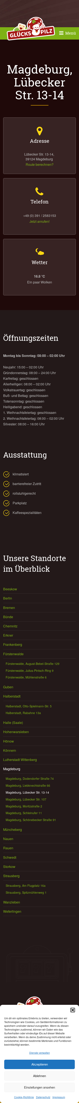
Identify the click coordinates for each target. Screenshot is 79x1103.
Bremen (9, 607)
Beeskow (10, 589)
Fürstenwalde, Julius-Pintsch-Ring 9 (30, 670)
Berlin (7, 598)
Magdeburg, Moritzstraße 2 (24, 806)
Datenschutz (43, 1097)
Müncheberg (12, 829)
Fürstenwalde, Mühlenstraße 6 (26, 677)
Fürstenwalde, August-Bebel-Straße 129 (32, 664)
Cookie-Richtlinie (24, 1097)
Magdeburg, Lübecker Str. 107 (26, 799)
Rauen (8, 848)
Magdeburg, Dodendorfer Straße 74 (30, 778)
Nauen (8, 838)
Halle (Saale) (13, 722)
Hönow (8, 741)
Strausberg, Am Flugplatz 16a (26, 885)
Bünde (8, 616)
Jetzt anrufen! (39, 221)
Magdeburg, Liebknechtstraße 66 (28, 785)
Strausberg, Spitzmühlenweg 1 (26, 892)
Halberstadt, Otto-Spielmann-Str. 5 (29, 706)
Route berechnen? (40, 164)
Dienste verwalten (39, 1052)
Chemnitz (10, 626)
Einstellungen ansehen (39, 1087)
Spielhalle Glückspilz (31, 29)
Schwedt (9, 857)
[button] (73, 1010)
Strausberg (11, 875)
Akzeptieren (39, 1064)
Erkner (8, 635)
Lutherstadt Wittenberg (20, 759)
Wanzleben (11, 902)
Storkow (9, 866)
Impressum (58, 1097)
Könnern (9, 750)
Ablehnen (39, 1075)
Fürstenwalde (13, 653)
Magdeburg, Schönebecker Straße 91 (31, 820)
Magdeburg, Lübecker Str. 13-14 (27, 792)
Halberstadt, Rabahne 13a (23, 713)
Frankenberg (12, 644)
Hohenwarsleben (16, 731)
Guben (8, 687)
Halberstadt (11, 696)
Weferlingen (12, 911)
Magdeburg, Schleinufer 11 (24, 813)
